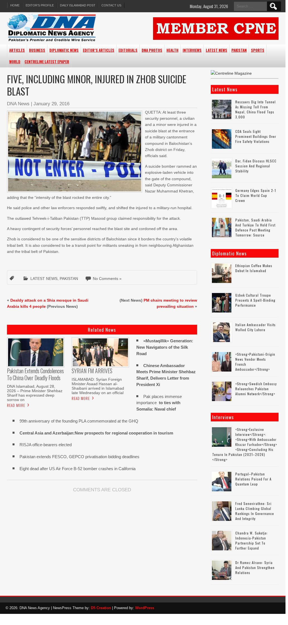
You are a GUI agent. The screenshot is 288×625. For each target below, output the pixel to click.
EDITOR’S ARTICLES (98, 50)
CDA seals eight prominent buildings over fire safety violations (255, 136)
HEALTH (172, 50)
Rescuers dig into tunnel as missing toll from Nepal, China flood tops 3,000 (255, 109)
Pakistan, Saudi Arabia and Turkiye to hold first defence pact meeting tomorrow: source (255, 227)
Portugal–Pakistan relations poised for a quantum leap (253, 479)
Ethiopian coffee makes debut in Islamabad (253, 268)
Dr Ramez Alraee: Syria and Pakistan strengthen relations (255, 567)
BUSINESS (37, 50)
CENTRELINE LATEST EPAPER (47, 61)
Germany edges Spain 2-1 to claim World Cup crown (255, 195)
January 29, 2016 (51, 103)
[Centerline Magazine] (231, 73)
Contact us (111, 5)
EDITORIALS (127, 50)
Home (15, 5)
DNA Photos (152, 50)
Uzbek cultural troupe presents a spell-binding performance (255, 300)
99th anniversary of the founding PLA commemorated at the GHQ (79, 421)
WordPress (144, 608)
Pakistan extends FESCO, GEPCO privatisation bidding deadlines (79, 456)
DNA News (18, 103)
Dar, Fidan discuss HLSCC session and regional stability (256, 165)
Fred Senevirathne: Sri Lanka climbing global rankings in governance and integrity (254, 511)
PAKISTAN (239, 50)
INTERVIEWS (192, 50)
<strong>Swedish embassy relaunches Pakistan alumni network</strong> (256, 388)
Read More (16, 405)
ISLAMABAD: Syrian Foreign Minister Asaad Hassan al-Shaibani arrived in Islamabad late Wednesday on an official (98, 386)
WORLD (14, 61)
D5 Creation (101, 608)
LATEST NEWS (216, 50)
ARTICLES (17, 50)
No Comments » (107, 278)
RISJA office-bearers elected (46, 444)
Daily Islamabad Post (77, 5)
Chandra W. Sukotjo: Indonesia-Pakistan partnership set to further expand (251, 540)
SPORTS (257, 50)
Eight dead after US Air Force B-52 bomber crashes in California (77, 468)
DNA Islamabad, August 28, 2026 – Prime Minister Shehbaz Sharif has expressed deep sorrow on (34, 393)
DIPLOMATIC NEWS (64, 50)
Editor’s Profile (40, 5)
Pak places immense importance (159, 403)
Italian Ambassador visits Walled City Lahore (255, 327)
